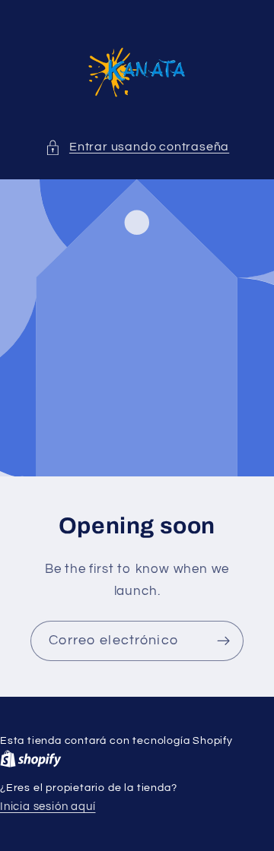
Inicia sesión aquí (48, 806)
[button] (137, 147)
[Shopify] (31, 758)
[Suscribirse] (223, 641)
